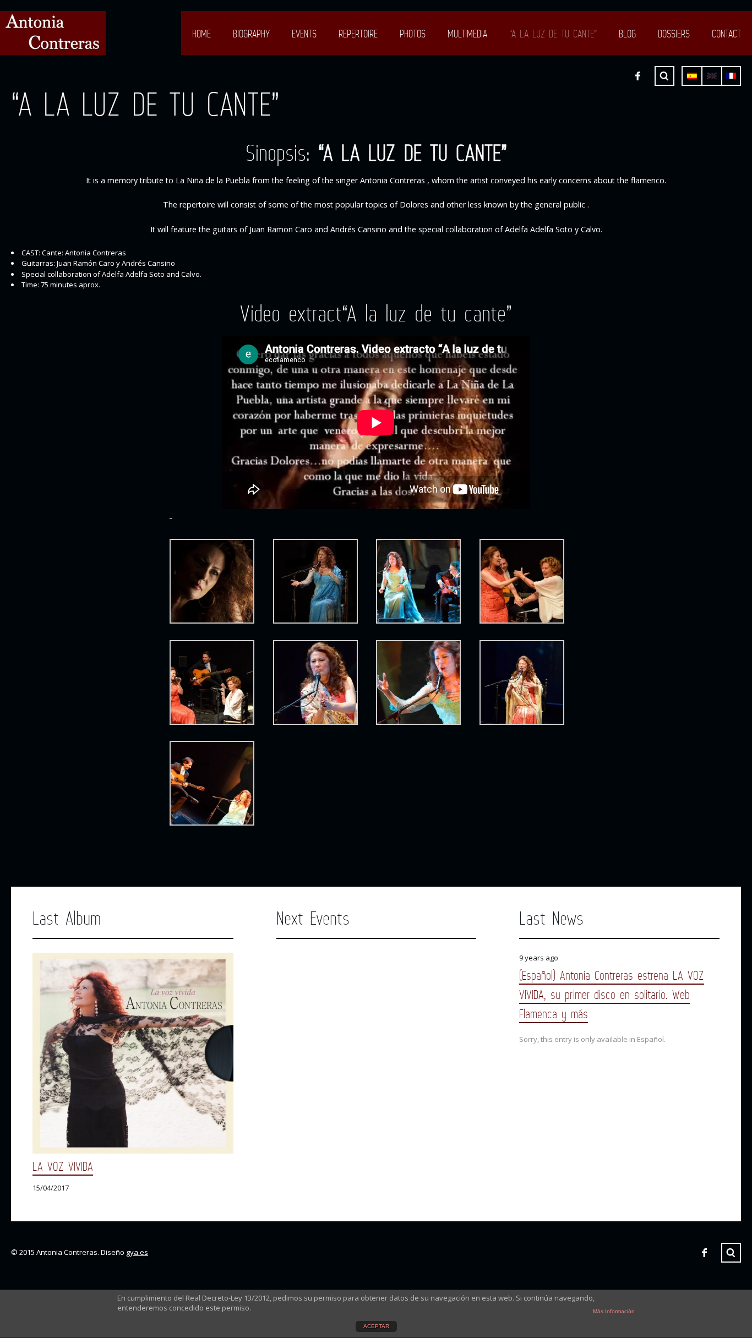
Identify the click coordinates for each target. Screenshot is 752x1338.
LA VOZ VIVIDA (62, 1166)
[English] (711, 76)
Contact (726, 33)
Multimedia (467, 33)
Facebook (637, 76)
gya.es (137, 1252)
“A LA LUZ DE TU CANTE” (553, 33)
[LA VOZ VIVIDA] (132, 1053)
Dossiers (674, 33)
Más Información (614, 1311)
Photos (413, 33)
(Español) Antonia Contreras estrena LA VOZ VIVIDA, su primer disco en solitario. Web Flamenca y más (611, 994)
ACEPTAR (376, 1326)
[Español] (692, 76)
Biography (251, 33)
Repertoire (358, 33)
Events (304, 33)
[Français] (731, 76)
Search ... (664, 76)
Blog (627, 33)
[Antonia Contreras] (53, 33)
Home (201, 33)
